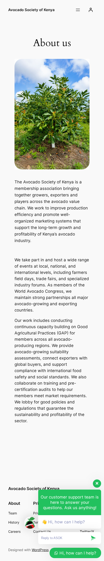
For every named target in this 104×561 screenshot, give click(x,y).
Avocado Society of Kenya (31, 10)
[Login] (91, 10)
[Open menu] (78, 10)
